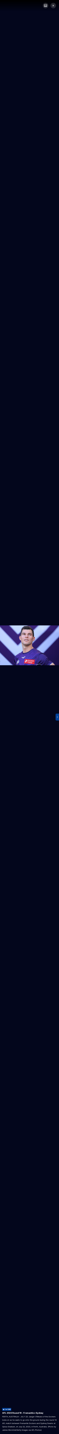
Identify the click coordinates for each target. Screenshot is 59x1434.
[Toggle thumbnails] (45, 5)
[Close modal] (53, 5)
